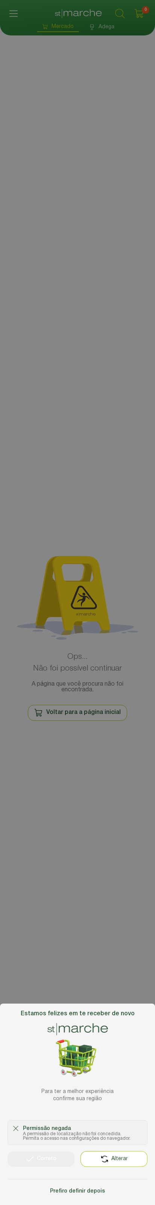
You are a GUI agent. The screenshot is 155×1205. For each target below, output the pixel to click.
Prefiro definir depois (77, 1191)
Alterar (119, 1158)
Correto (46, 1158)
